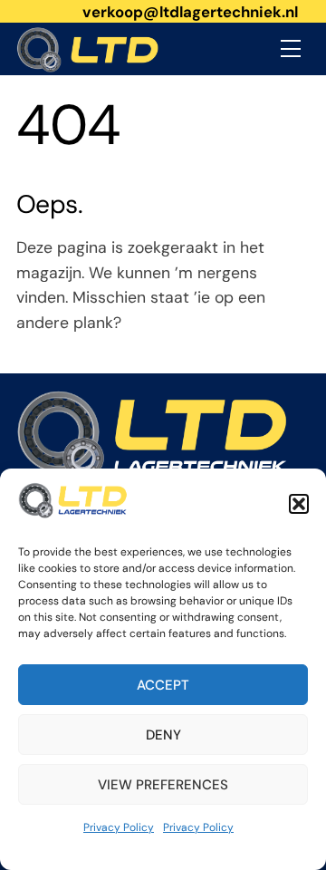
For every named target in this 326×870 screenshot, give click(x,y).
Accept (163, 685)
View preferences (163, 785)
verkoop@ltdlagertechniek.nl (190, 12)
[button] (299, 504)
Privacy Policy (118, 827)
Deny (163, 735)
